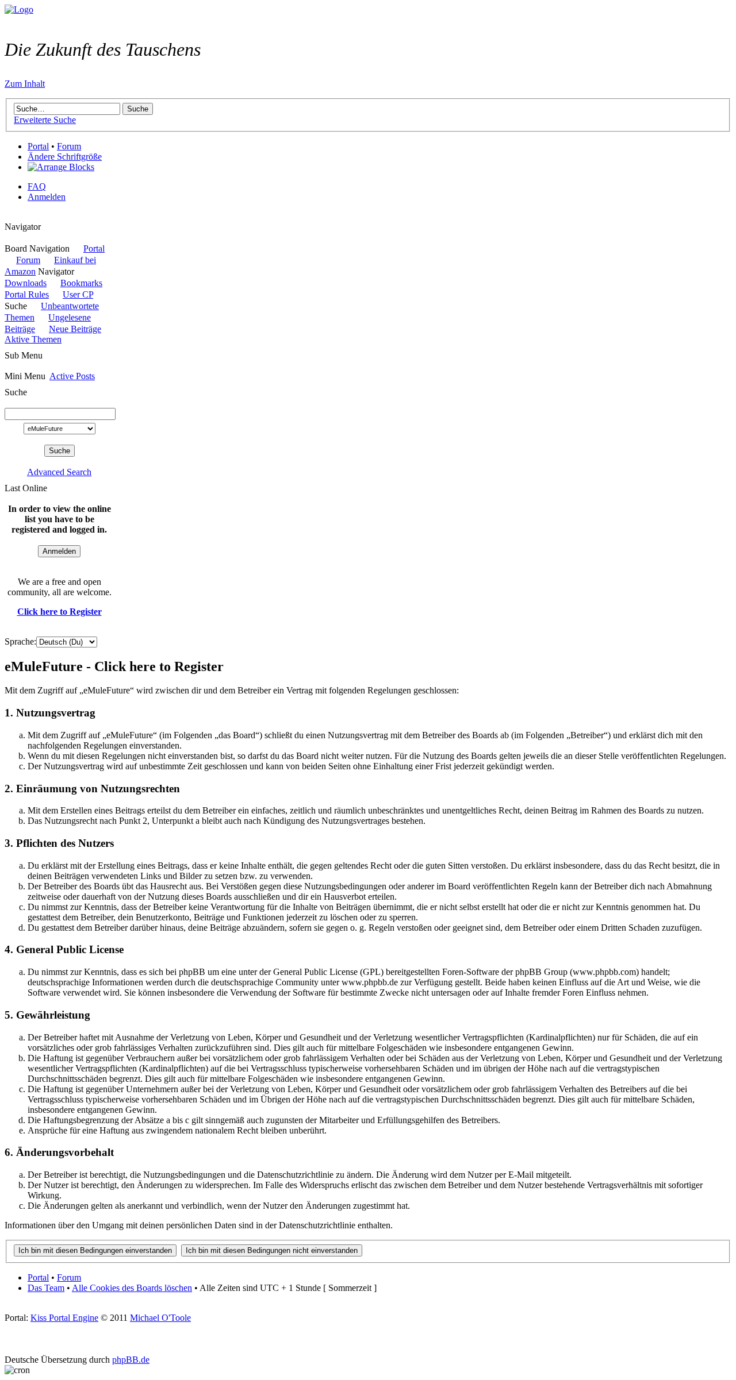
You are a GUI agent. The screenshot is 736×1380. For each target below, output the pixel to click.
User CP (78, 294)
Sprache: (20, 641)
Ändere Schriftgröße (65, 156)
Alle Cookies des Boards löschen (132, 1288)
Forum (69, 146)
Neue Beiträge (75, 329)
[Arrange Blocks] (61, 167)
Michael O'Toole (160, 1318)
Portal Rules (27, 294)
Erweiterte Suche (45, 120)
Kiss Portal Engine (64, 1318)
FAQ (37, 186)
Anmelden (47, 197)
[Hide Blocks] (8, 216)
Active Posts (72, 376)
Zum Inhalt (25, 83)
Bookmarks (81, 283)
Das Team (46, 1288)
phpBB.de (131, 1359)
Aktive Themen (33, 339)
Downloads (26, 283)
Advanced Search (59, 472)
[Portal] (19, 9)
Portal (38, 146)
